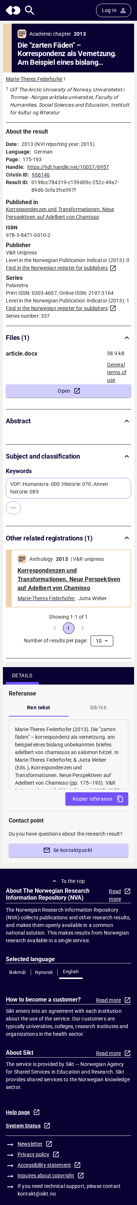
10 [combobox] (99, 641)
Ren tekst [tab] (38, 707)
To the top (73, 881)
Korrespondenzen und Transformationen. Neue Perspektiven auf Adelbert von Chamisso (69, 579)
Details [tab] (22, 675)
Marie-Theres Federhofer (34, 79)
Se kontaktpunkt (73, 850)
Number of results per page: (56, 640)
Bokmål (17, 972)
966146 (41, 175)
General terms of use (116, 370)
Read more (115, 895)
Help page (18, 1112)
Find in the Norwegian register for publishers (57, 268)
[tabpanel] (68, 754)
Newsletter (30, 1144)
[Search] (29, 10)
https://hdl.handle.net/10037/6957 (68, 167)
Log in (109, 10)
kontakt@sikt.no (37, 1194)
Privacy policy (33, 1154)
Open (64, 391)
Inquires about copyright (46, 1175)
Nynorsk (44, 972)
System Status (23, 1126)
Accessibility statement (44, 1165)
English (71, 971)
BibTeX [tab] (98, 707)
